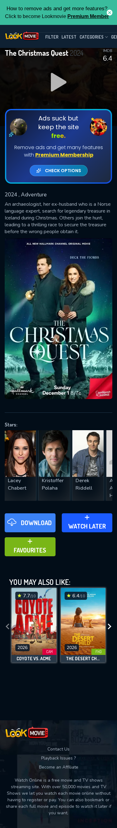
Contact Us (58, 749)
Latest (68, 37)
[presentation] (7, 626)
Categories (92, 37)
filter (51, 37)
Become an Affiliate (58, 767)
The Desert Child (83, 658)
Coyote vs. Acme (34, 658)
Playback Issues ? (58, 758)
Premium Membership (64, 154)
